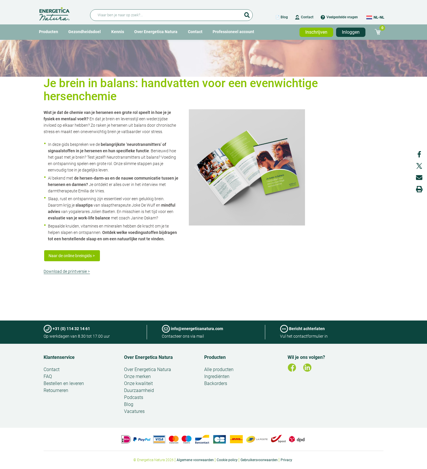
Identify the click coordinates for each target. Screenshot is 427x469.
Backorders (215, 383)
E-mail (419, 177)
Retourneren (56, 390)
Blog (128, 404)
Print (419, 189)
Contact (307, 17)
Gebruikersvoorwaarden (259, 460)
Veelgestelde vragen (342, 17)
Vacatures (134, 411)
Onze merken (137, 376)
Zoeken (247, 13)
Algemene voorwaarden (195, 460)
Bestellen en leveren (64, 383)
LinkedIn (307, 368)
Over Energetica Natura (155, 31)
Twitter (419, 166)
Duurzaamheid (139, 390)
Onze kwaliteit (138, 383)
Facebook (419, 154)
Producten (48, 31)
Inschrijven (316, 32)
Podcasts (133, 397)
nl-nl (379, 17)
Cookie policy (227, 460)
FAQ (48, 376)
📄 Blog (281, 17)
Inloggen (351, 32)
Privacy (286, 460)
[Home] (61, 13)
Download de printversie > (67, 271)
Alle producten (219, 369)
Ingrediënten (216, 376)
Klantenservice (59, 357)
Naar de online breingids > (72, 255)
